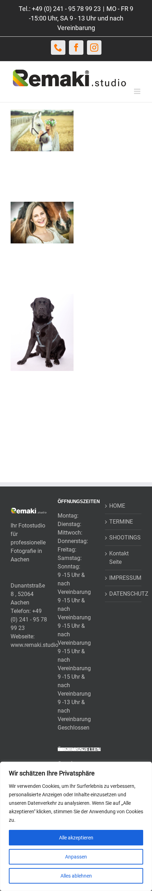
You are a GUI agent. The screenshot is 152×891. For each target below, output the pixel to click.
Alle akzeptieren (76, 837)
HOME (117, 505)
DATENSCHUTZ (123, 593)
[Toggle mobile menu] (137, 91)
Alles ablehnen (76, 876)
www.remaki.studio (34, 645)
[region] (76, 826)
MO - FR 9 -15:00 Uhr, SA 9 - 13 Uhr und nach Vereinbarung (81, 18)
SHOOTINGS (123, 537)
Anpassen (76, 857)
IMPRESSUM (123, 577)
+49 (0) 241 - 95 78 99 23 (29, 619)
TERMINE (121, 521)
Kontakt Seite (119, 557)
